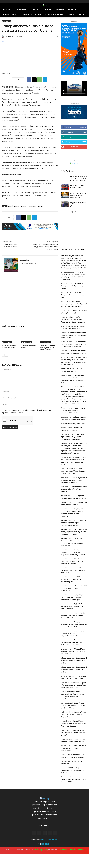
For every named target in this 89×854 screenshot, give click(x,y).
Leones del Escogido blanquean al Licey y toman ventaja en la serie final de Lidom (45, 246)
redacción (11, 36)
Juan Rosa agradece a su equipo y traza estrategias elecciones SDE (72, 436)
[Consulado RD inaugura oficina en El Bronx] (65, 187)
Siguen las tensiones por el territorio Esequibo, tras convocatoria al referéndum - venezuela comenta (74, 445)
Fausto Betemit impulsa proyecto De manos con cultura (72, 285)
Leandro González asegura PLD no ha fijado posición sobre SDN (74, 570)
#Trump (23, 206)
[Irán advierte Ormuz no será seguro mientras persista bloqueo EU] (49, 337)
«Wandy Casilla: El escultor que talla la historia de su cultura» (74, 660)
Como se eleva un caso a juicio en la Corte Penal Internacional (73, 714)
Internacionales (6, 21)
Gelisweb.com (62, 850)
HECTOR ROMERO (67, 369)
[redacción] (3, 36)
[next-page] (6, 355)
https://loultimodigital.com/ (28, 263)
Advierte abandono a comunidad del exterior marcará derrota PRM (74, 624)
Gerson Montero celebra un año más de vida (72, 294)
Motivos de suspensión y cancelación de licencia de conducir (74, 489)
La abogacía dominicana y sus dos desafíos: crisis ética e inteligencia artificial (74, 303)
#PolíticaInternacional (36, 206)
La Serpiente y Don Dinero (75, 423)
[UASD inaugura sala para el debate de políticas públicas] (65, 204)
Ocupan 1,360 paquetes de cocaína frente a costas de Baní (78, 195)
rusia (10, 206)
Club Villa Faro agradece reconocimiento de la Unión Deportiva (72, 606)
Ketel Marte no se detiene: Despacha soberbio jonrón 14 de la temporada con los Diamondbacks (73, 265)
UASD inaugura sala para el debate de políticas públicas (78, 204)
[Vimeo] (12, 1)
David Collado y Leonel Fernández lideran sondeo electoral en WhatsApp (73, 335)
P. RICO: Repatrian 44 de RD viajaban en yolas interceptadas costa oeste (74, 522)
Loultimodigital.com (40, 850)
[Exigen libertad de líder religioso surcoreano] (10, 337)
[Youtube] (15, 1)
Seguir (83, 132)
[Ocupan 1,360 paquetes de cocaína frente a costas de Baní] (65, 195)
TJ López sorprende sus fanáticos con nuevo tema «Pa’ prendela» (73, 732)
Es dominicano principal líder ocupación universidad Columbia (73, 410)
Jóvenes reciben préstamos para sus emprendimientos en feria (73, 633)
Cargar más (73, 212)
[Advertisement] (30, 299)
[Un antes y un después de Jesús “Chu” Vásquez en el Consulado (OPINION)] (65, 178)
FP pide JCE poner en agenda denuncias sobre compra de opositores (73, 651)
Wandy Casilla (66, 658)
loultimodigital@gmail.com (49, 839)
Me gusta (82, 127)
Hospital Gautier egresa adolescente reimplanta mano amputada (73, 615)
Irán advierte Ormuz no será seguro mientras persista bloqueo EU (47, 347)
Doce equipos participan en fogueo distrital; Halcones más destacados (72, 642)
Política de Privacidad (76, 850)
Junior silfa (65, 310)
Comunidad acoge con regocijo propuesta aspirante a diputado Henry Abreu (74, 531)
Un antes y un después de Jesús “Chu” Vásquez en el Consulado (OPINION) (78, 178)
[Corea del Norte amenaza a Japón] (29, 337)
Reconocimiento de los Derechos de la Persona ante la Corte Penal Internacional (73, 344)
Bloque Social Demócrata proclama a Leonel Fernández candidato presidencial (73, 319)
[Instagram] (6, 1)
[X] (9, 1)
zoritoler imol (66, 496)
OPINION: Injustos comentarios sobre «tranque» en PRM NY (72, 770)
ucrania (16, 206)
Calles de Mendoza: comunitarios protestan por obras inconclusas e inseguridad (73, 276)
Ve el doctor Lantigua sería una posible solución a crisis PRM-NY (73, 779)
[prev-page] (3, 355)
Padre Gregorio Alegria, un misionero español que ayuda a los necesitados (73, 685)
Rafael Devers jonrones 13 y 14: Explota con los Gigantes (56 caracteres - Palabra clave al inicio (73, 258)
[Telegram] (45, 79)
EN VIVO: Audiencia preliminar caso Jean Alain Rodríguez (72, 579)
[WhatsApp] (39, 79)
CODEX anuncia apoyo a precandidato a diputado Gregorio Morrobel (73, 471)
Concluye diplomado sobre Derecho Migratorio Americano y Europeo (73, 552)
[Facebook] (3, 1)
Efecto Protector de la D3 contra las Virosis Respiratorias (73, 748)
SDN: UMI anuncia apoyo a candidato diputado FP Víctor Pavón (74, 588)
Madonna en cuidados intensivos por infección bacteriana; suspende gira (73, 597)
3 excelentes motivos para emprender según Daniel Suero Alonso (72, 561)
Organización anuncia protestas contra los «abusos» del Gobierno (74, 480)
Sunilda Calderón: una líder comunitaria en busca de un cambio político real (72, 705)
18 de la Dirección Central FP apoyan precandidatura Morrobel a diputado (73, 723)
